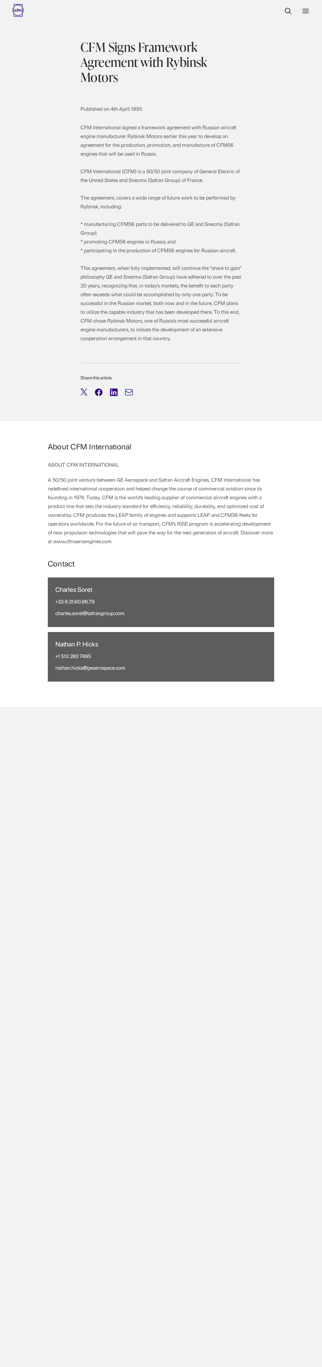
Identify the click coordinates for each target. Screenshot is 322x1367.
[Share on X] (83, 392)
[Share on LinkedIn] (114, 392)
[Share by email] (129, 392)
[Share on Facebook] (99, 392)
